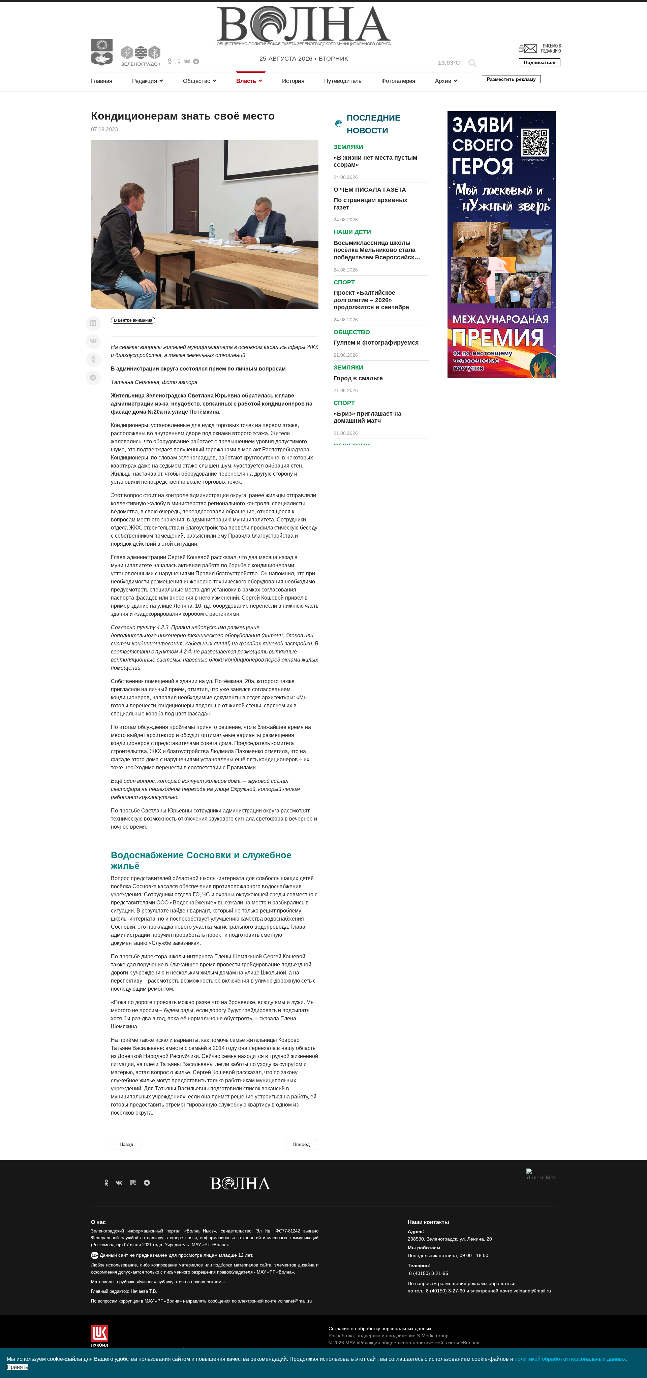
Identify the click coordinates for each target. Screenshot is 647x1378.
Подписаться (539, 62)
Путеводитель (343, 81)
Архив (443, 81)
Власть (246, 81)
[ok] (106, 1183)
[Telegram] (93, 378)
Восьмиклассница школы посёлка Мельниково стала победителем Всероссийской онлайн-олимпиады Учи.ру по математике (378, 257)
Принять (17, 1367)
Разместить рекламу (511, 79)
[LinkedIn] (93, 323)
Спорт (344, 282)
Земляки (348, 146)
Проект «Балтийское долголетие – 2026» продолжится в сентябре (371, 300)
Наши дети (352, 232)
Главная (101, 81)
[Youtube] (177, 61)
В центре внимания (133, 320)
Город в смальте (358, 378)
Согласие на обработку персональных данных (380, 1328)
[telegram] (147, 1183)
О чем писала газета (370, 189)
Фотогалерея (398, 81)
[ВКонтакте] (93, 341)
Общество (196, 81)
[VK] (187, 61)
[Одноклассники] (93, 359)
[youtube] (133, 1183)
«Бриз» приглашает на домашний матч (367, 417)
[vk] (119, 1183)
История (293, 81)
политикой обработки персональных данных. (571, 1359)
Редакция (144, 81)
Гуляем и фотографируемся (376, 342)
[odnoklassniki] (170, 61)
